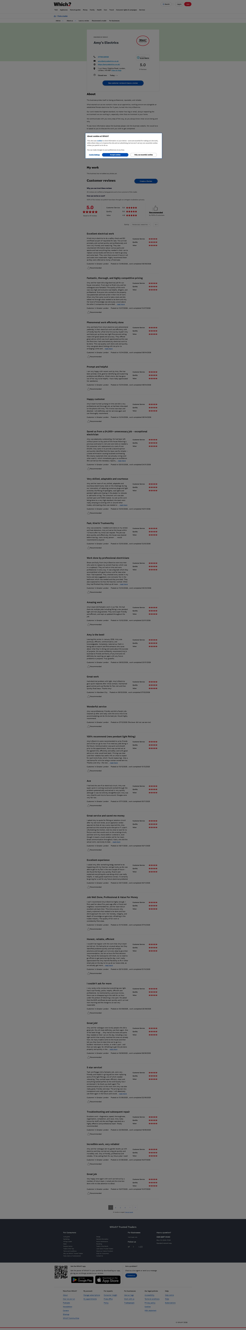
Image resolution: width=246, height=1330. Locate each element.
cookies (99, 141)
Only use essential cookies (143, 155)
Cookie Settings (94, 155)
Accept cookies (115, 155)
